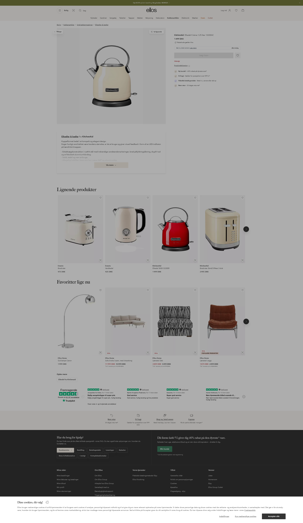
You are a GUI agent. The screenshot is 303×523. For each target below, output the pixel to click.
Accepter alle (273, 516)
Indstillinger (224, 516)
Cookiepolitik (249, 510)
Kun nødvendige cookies (245, 516)
